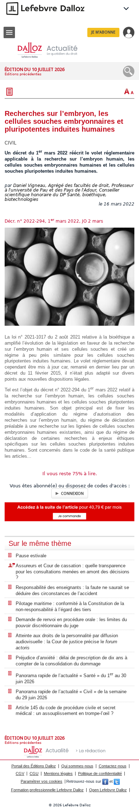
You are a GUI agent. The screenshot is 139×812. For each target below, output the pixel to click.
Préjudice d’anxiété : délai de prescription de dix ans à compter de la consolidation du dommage (71, 660)
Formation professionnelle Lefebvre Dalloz (47, 790)
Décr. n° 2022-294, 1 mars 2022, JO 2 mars (54, 221)
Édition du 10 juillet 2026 (35, 69)
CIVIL (10, 143)
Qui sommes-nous (77, 766)
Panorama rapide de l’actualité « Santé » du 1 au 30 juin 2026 (71, 678)
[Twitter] (117, 781)
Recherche (128, 71)
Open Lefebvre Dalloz (108, 790)
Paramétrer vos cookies (41, 781)
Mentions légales (58, 773)
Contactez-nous (113, 766)
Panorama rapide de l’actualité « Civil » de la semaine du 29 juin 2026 (71, 694)
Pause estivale (31, 555)
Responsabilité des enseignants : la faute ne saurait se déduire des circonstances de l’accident (72, 590)
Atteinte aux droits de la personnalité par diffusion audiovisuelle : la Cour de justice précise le (67, 641)
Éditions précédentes (23, 74)
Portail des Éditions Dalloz (33, 766)
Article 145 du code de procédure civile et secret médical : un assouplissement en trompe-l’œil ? (65, 710)
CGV (20, 773)
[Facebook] (105, 781)
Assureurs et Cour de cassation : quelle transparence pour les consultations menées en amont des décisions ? (72, 571)
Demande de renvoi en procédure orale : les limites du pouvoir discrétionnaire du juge (71, 622)
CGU (34, 773)
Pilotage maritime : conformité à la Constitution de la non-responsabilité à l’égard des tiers (70, 606)
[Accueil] (53, 50)
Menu (9, 32)
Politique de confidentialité (100, 773)
